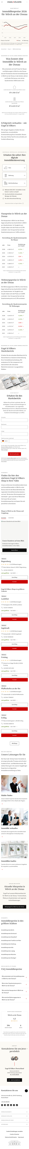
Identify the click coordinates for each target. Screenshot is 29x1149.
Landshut (5, 599)
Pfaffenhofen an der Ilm (10, 688)
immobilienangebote (6, 1112)
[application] (14, 29)
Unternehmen (4, 1124)
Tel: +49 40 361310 (14, 1074)
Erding (4, 718)
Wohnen (3, 517)
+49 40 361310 (5, 1101)
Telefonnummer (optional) (7, 438)
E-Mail (2, 431)
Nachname (3, 424)
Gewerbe (11, 517)
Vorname (3, 417)
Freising (4, 657)
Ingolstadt (5, 628)
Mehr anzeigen (4, 449)
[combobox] (5, 441)
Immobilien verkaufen (6, 1116)
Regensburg (6, 561)
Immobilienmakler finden (7, 1120)
